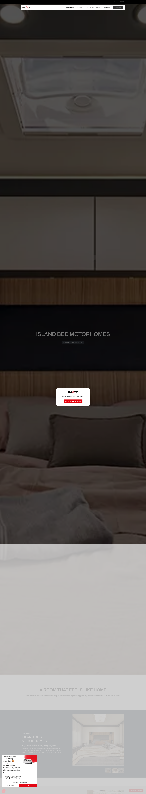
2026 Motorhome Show (93, 7)
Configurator (118, 7)
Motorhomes (69, 7)
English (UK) (121, 2)
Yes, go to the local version (73, 401)
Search (113, 2)
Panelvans (79, 7)
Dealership (107, 7)
